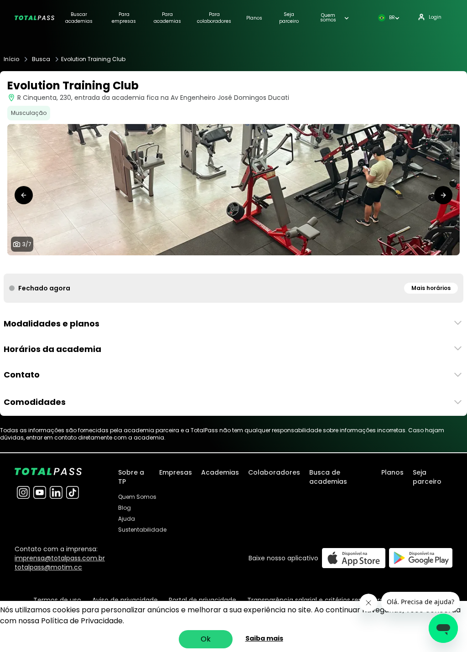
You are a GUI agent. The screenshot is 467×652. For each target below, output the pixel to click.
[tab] (211, 264)
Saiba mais (264, 638)
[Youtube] (39, 492)
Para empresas (124, 18)
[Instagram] (23, 492)
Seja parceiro (289, 18)
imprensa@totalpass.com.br (60, 558)
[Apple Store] (353, 558)
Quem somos (328, 17)
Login (435, 17)
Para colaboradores (214, 18)
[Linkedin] (56, 492)
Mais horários (431, 288)
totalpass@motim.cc (48, 567)
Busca (41, 59)
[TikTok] (72, 492)
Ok (206, 639)
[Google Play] (420, 558)
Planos (254, 18)
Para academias (167, 18)
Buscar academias (79, 18)
